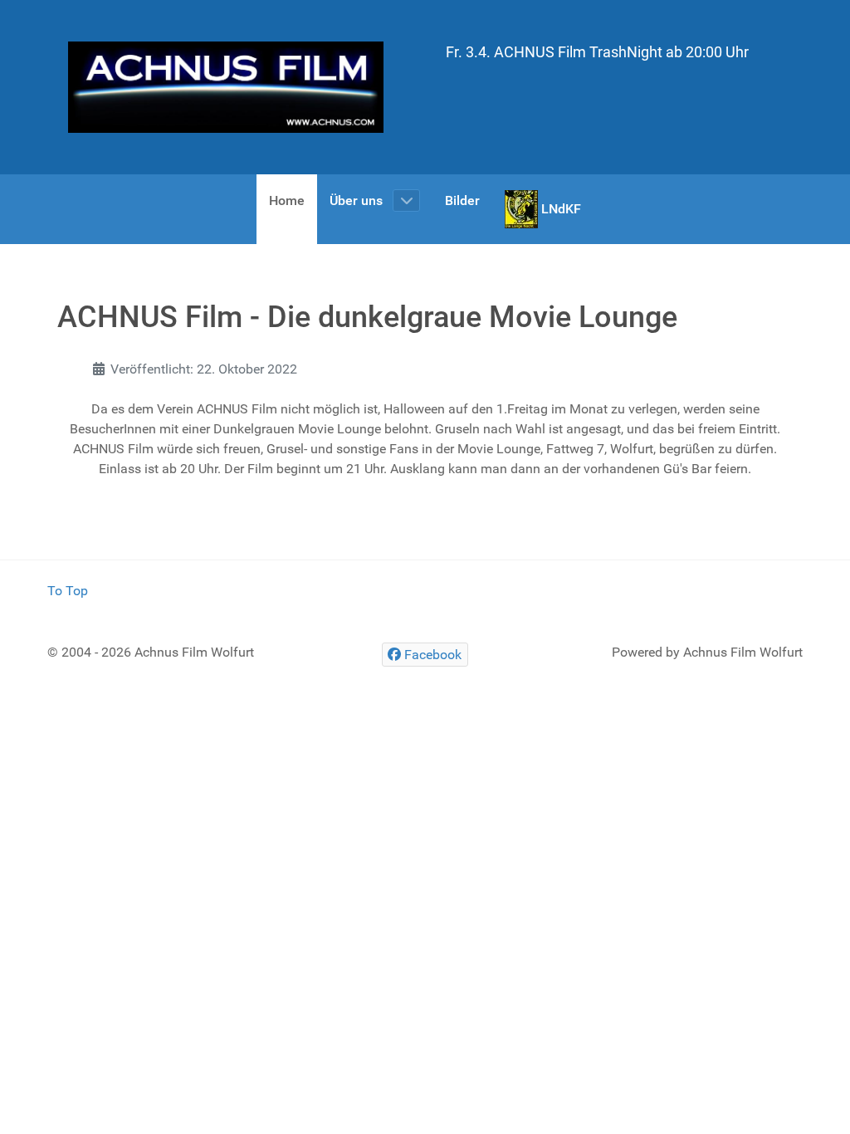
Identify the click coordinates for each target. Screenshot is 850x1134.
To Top (67, 591)
